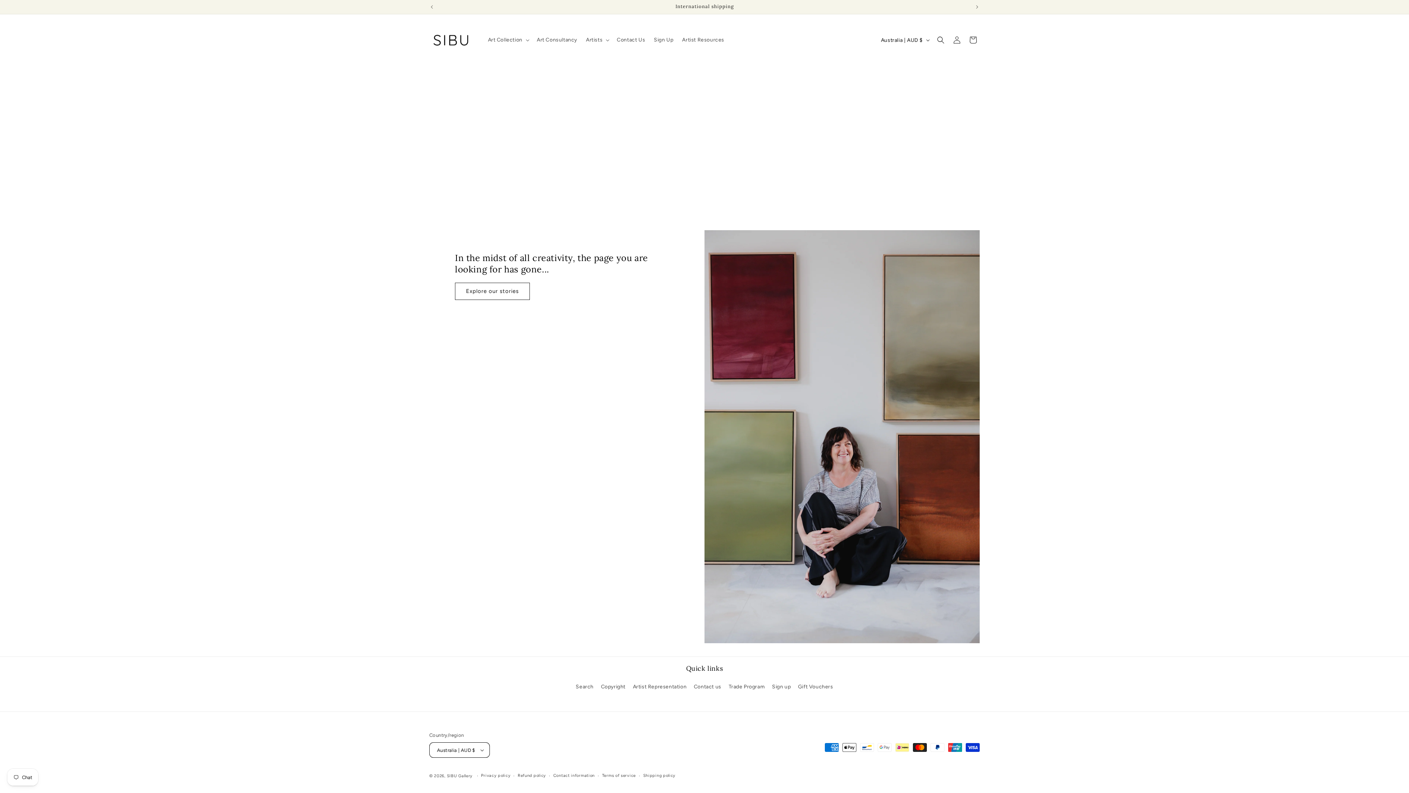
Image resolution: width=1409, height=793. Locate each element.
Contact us (707, 687)
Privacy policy (495, 775)
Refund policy (532, 775)
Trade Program (747, 687)
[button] (508, 40)
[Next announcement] (977, 7)
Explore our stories (492, 291)
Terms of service (619, 775)
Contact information (574, 775)
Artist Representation (660, 687)
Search (585, 687)
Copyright (613, 687)
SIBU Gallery (460, 776)
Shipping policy (659, 775)
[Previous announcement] (432, 7)
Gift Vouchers (815, 687)
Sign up (781, 687)
